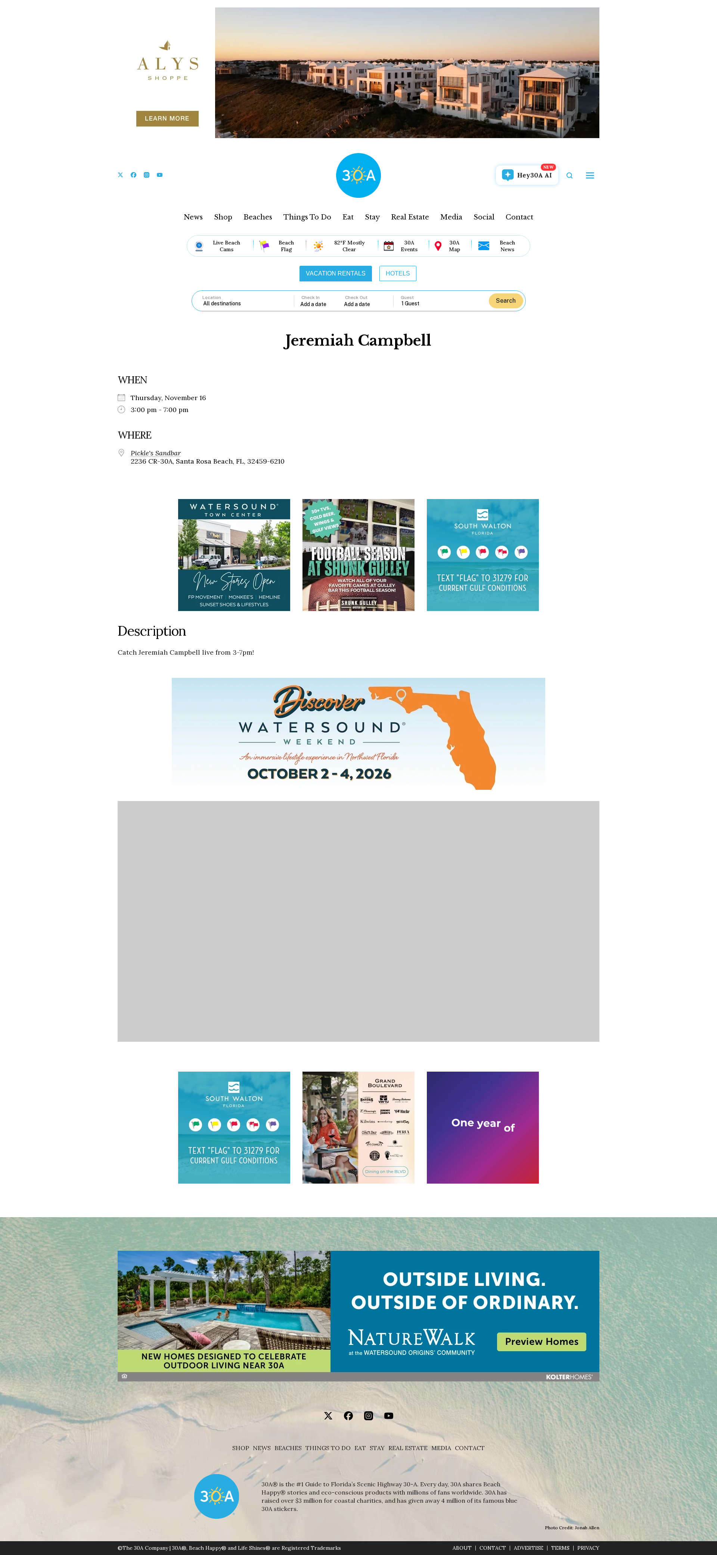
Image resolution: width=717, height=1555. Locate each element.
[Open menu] (590, 175)
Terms (560, 1548)
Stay (372, 217)
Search (506, 300)
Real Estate (410, 217)
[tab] (335, 273)
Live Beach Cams (226, 246)
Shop (223, 217)
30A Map (454, 246)
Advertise (528, 1548)
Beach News (507, 246)
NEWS (262, 1448)
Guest (407, 297)
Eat (348, 217)
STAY (377, 1448)
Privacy (588, 1548)
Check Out (356, 297)
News (193, 217)
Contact (519, 217)
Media (451, 217)
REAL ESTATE (408, 1448)
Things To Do (307, 217)
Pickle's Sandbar (156, 453)
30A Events (409, 246)
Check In (310, 297)
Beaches (257, 217)
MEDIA (441, 1448)
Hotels (398, 273)
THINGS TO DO (328, 1448)
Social (484, 217)
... (322, 304)
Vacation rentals (336, 273)
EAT (360, 1448)
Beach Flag (286, 246)
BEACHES (288, 1448)
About (462, 1548)
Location (211, 297)
